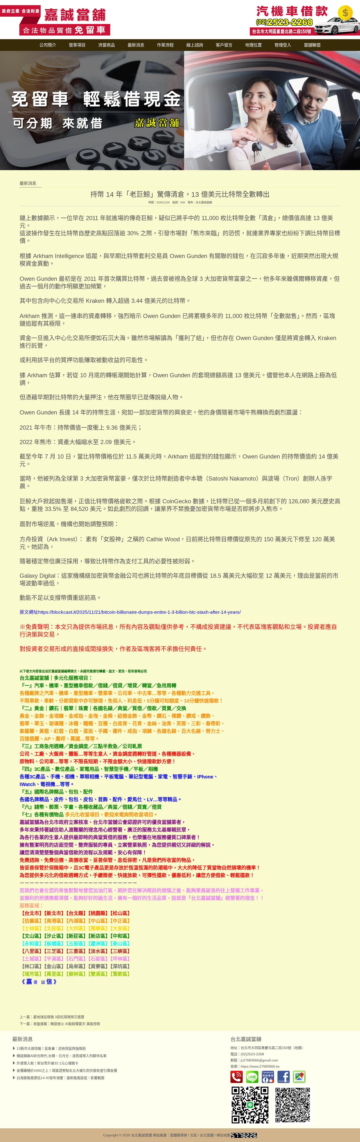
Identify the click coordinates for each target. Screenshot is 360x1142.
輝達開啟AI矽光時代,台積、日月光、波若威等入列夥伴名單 (62, 1056)
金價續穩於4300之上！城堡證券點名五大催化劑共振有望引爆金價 (67, 1070)
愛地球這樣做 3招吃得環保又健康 (58, 1017)
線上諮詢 (194, 45)
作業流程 (165, 45)
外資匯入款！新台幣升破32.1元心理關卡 (47, 1063)
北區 (193, 1135)
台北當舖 (207, 1135)
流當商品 (106, 45)
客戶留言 (224, 45)
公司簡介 (47, 45)
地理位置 (253, 45)
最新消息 (136, 45)
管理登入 (283, 45)
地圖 (298, 1048)
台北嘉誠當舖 (204, 202)
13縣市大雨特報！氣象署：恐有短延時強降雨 (51, 1048)
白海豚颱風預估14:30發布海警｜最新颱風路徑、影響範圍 (60, 1078)
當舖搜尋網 (178, 1135)
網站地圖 (223, 1135)
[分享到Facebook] (284, 1077)
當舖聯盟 (312, 45)
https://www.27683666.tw (260, 1066)
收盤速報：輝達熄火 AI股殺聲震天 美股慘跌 (66, 1024)
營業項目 (77, 45)
